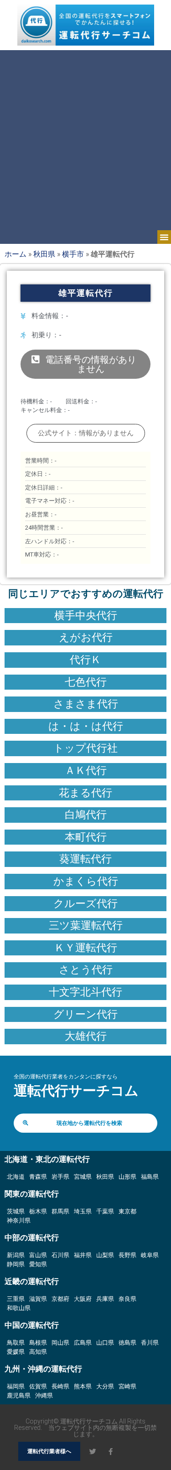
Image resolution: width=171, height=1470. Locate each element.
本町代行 (86, 836)
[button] (164, 237)
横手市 (73, 253)
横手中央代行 (85, 615)
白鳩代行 (86, 814)
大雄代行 (86, 1036)
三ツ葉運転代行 (86, 925)
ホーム (15, 253)
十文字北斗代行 (85, 991)
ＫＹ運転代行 (85, 947)
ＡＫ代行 (86, 770)
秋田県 (44, 253)
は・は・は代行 (85, 726)
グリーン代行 (85, 1014)
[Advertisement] (85, 140)
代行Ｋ (85, 659)
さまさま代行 (85, 703)
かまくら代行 (85, 881)
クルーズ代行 (85, 903)
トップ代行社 (85, 748)
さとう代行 (86, 969)
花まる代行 (85, 792)
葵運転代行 (85, 858)
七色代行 (86, 682)
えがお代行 (86, 637)
